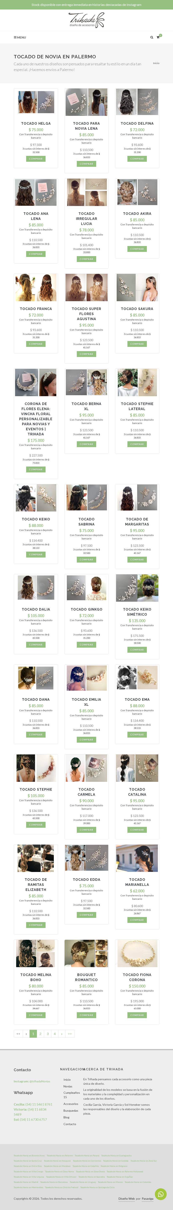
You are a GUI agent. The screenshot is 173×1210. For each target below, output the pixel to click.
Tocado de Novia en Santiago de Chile (97, 1187)
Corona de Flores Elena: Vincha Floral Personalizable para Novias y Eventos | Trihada (36, 419)
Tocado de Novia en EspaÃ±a (120, 1176)
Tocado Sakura (137, 309)
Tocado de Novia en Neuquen (57, 1160)
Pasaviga (147, 1198)
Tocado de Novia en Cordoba (115, 1160)
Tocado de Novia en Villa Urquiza (29, 1176)
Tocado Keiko (36, 519)
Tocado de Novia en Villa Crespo (28, 1171)
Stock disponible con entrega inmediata (86, 5)
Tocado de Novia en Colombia (138, 1182)
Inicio (156, 63)
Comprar (36, 158)
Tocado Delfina (137, 124)
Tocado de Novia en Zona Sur (144, 1160)
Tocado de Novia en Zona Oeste (90, 1171)
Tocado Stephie (36, 790)
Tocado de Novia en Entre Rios (28, 1166)
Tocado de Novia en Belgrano (114, 1166)
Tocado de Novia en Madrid (26, 1182)
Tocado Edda (86, 880)
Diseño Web (127, 1198)
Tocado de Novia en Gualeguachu (116, 1155)
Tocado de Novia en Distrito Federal (61, 1187)
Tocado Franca (36, 309)
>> (70, 1034)
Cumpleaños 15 (72, 1095)
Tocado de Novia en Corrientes (87, 1160)
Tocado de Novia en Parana (87, 1155)
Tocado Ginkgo (87, 609)
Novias (68, 1086)
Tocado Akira (137, 214)
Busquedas (71, 1110)
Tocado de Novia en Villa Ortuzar (61, 1176)
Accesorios (71, 1104)
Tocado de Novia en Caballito (86, 1166)
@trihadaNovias (32, 1081)
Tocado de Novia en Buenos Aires (29, 1155)
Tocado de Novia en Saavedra (91, 1176)
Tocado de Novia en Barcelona (54, 1182)
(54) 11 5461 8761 (33, 1104)
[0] (157, 36)
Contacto (70, 1124)
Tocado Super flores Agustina (86, 314)
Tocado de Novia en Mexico (110, 1182)
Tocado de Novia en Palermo (60, 1155)
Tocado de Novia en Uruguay (83, 1182)
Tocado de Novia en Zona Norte (59, 1171)
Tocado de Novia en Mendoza (57, 1166)
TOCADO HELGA (36, 124)
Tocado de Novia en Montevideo (28, 1187)
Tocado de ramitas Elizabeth (36, 885)
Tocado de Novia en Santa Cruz (28, 1160)
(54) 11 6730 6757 (30, 1119)
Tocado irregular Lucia (86, 219)
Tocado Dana (36, 700)
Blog (66, 1117)
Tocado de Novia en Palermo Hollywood (125, 1171)
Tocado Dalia (36, 609)
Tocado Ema (137, 700)
